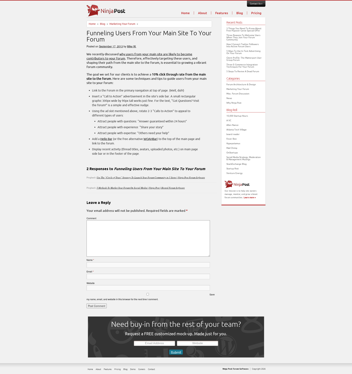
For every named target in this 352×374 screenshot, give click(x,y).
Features (221, 13)
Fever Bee (231, 138)
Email (90, 271)
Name (90, 259)
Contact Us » (256, 3)
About (202, 13)
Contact (151, 369)
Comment (91, 218)
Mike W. (131, 46)
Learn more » (250, 197)
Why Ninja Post (233, 102)
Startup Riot (232, 168)
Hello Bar (106, 139)
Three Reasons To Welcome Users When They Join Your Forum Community (243, 37)
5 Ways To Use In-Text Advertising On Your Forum (243, 52)
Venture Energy (234, 173)
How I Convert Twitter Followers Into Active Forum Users (242, 45)
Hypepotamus (233, 143)
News (229, 98)
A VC (228, 120)
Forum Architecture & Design (241, 84)
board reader (233, 134)
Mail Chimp (231, 148)
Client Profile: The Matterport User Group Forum (244, 59)
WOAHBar (150, 139)
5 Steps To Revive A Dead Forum (242, 71)
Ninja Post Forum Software (235, 369)
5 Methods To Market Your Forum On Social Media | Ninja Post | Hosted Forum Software (141, 187)
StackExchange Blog (236, 164)
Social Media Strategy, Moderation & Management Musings (243, 158)
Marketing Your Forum (122, 24)
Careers (141, 369)
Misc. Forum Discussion (237, 93)
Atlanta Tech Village (236, 129)
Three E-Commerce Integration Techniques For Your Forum (242, 65)
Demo (132, 369)
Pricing (256, 13)
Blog (239, 13)
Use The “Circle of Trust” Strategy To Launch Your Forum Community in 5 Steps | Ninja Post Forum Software (151, 177)
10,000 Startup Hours (237, 115)
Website (91, 283)
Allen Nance (232, 125)
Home (185, 13)
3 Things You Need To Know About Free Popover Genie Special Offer (243, 29)
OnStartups (232, 152)
